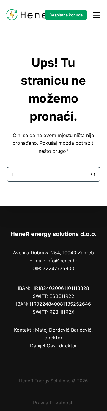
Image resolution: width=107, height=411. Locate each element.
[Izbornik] (96, 15)
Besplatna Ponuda (66, 15)
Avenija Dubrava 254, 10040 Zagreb (53, 252)
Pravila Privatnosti (53, 403)
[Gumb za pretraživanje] (93, 174)
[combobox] (46, 174)
